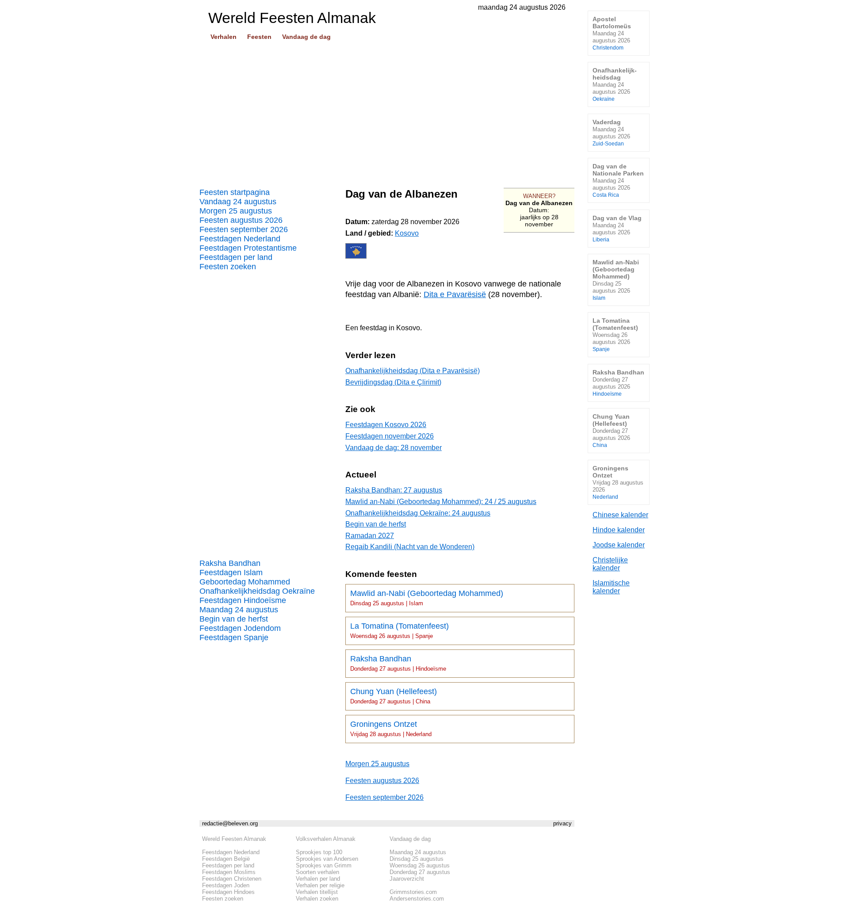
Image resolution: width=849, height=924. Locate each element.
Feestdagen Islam (231, 572)
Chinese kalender (620, 515)
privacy (562, 823)
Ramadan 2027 (369, 535)
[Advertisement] (386, 111)
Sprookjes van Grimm (324, 865)
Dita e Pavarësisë (455, 294)
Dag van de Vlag (617, 228)
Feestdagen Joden (225, 885)
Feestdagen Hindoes (228, 892)
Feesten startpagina (234, 192)
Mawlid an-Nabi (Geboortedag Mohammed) (426, 598)
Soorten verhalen (317, 872)
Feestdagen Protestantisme (248, 248)
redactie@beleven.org (230, 823)
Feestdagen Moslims (229, 872)
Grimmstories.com (413, 892)
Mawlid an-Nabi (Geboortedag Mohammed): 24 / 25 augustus (440, 501)
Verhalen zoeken (317, 898)
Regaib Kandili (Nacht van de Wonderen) (409, 546)
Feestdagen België (226, 858)
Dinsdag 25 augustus (417, 858)
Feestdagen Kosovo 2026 (385, 424)
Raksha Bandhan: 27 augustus (393, 490)
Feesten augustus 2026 (241, 220)
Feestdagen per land (235, 257)
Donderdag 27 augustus (420, 872)
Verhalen (223, 36)
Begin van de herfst (233, 619)
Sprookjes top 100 (319, 852)
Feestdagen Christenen (231, 878)
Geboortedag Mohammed (244, 581)
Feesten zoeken (227, 266)
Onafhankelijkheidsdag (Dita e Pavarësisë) (412, 370)
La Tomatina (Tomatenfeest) (399, 630)
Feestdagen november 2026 (389, 436)
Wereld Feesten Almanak (234, 839)
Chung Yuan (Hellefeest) (393, 696)
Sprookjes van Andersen (327, 858)
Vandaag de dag (306, 36)
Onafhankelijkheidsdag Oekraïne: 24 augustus (417, 513)
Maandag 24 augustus (238, 609)
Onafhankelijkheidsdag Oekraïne (257, 591)
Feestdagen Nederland (239, 238)
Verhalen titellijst (317, 892)
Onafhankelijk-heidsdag (615, 84)
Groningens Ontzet (391, 728)
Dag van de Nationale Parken (618, 180)
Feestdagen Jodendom (240, 628)
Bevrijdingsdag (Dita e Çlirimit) (393, 382)
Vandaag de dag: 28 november (393, 447)
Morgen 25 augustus (235, 210)
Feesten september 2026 (243, 229)
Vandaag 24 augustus (237, 201)
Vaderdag (611, 132)
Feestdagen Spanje (233, 637)
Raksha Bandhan (229, 563)
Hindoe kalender (619, 530)
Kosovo (407, 233)
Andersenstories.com (417, 898)
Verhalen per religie (320, 885)
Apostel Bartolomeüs (612, 32)
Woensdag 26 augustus (420, 865)
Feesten (259, 36)
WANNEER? (539, 196)
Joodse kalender (619, 545)
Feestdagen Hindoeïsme (242, 600)
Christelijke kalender (610, 564)
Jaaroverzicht (407, 878)
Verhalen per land (318, 878)
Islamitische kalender (611, 587)
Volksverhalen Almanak (326, 839)
